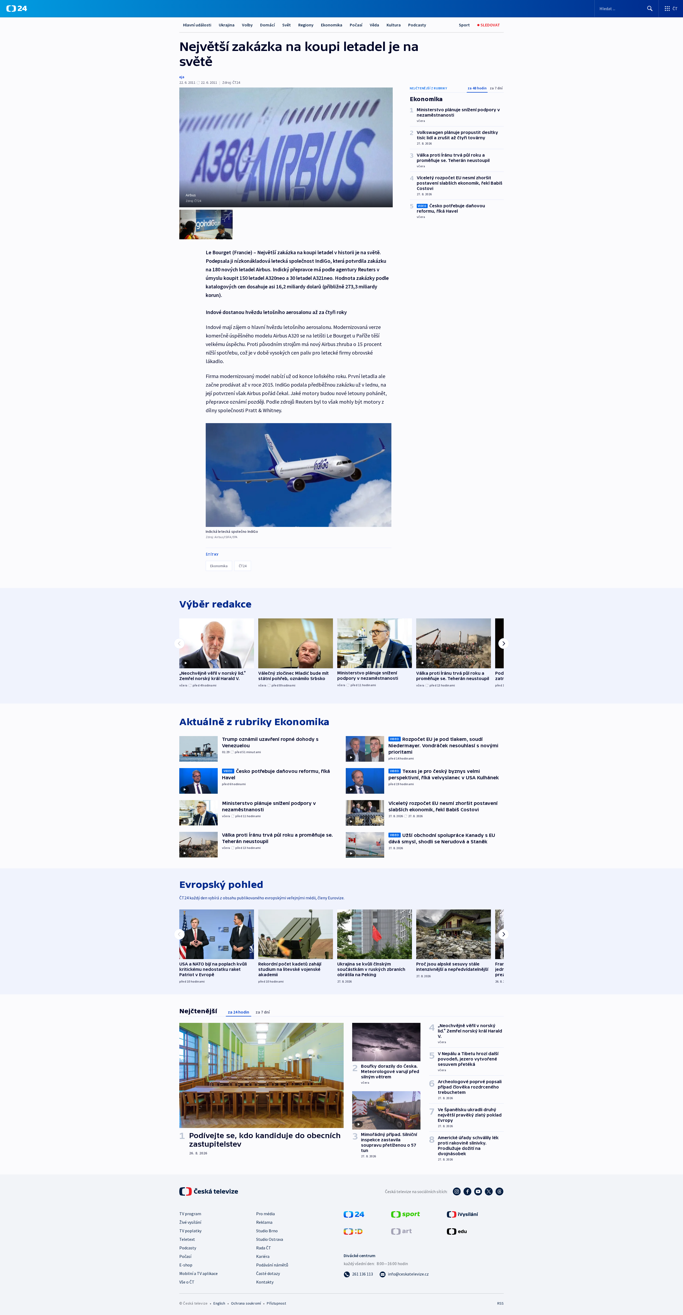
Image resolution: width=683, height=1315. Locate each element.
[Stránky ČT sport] (405, 1214)
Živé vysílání (190, 1222)
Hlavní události (197, 24)
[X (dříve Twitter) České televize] (489, 1191)
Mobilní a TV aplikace (198, 1273)
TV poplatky (190, 1230)
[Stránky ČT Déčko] (353, 1231)
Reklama (264, 1222)
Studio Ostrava (269, 1239)
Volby (247, 24)
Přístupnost (276, 1303)
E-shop (185, 1265)
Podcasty (417, 24)
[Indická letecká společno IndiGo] (298, 475)
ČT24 (243, 565)
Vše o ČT (186, 1282)
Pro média (265, 1213)
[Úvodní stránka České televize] (209, 1191)
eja (181, 76)
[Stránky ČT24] (354, 1214)
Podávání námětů (272, 1265)
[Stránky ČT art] (401, 1231)
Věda (374, 24)
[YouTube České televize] (478, 1191)
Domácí (267, 24)
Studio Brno (267, 1230)
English (219, 1303)
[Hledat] (649, 8)
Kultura (394, 24)
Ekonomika (331, 24)
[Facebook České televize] (467, 1191)
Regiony (305, 24)
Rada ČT (263, 1247)
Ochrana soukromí (246, 1303)
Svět (286, 24)
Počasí (356, 24)
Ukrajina (227, 24)
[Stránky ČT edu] (457, 1231)
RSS (500, 1303)
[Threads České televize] (499, 1191)
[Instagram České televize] (456, 1191)
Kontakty (264, 1282)
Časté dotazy (268, 1273)
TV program (190, 1213)
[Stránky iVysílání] (462, 1214)
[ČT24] (16, 8)
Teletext (187, 1239)
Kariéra (262, 1256)
